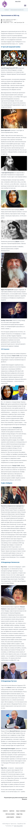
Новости (5, 811)
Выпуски (12, 811)
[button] (25, 5)
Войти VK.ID (17, 1)
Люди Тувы (19, 814)
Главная (7, 9)
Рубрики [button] (18, 817)
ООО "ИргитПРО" (18, 826)
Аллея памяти (10, 817)
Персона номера (10, 814)
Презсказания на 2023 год (17, 9)
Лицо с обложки (20, 811)
